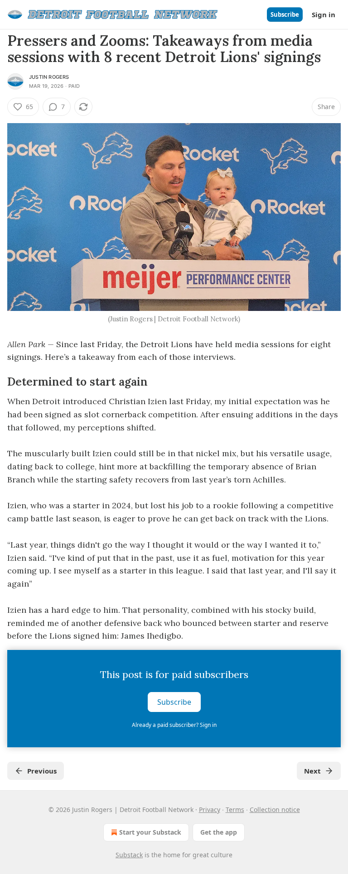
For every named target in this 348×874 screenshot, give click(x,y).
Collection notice (275, 809)
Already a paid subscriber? (174, 725)
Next (312, 770)
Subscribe (285, 14)
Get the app (218, 832)
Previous (42, 770)
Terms (235, 809)
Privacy (209, 809)
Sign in (323, 14)
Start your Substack (150, 832)
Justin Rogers (49, 77)
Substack (129, 854)
